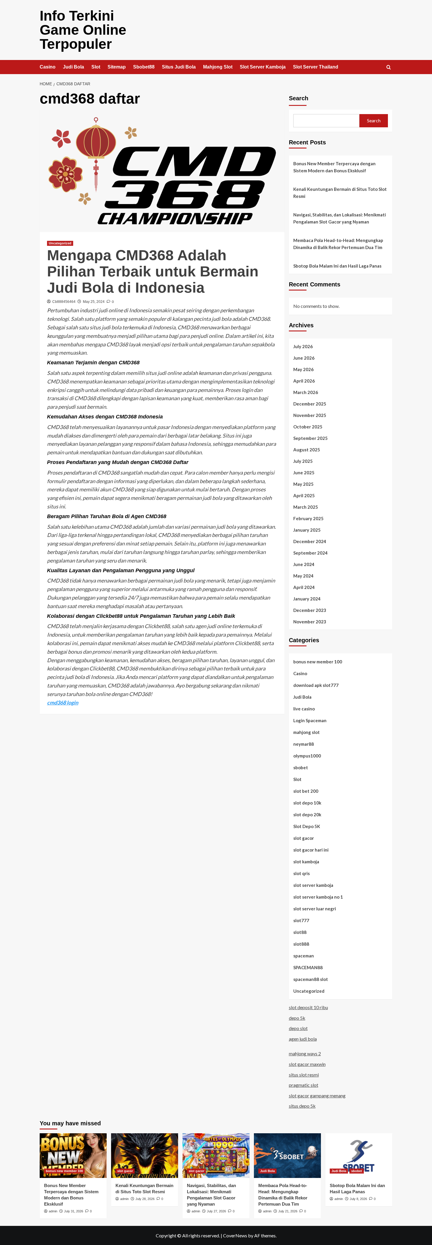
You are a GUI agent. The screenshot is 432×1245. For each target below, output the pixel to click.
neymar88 (303, 744)
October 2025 (307, 426)
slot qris (301, 873)
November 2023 (309, 621)
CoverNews (235, 1235)
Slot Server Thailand (315, 66)
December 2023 (309, 610)
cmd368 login (62, 702)
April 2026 (304, 380)
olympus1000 (307, 755)
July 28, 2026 (145, 1199)
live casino (304, 708)
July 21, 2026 (287, 1211)
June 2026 (303, 358)
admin (53, 1211)
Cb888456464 (64, 302)
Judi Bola (73, 66)
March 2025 (305, 507)
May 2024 (303, 575)
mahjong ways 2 (305, 1053)
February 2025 (308, 518)
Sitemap (117, 66)
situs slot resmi (304, 1074)
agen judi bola (303, 1039)
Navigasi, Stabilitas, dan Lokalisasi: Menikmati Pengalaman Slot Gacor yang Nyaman (339, 218)
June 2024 (303, 564)
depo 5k (297, 1018)
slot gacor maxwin (307, 1064)
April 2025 (304, 495)
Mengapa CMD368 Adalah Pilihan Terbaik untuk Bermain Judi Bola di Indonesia (153, 271)
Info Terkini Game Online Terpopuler (83, 30)
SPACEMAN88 (308, 967)
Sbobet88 (144, 66)
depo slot (298, 1028)
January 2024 (307, 598)
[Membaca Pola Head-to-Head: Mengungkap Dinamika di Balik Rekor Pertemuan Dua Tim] (287, 1155)
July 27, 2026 (216, 1211)
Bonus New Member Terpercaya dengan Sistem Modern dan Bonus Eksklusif (334, 167)
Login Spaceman (309, 720)
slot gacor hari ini (311, 849)
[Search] (388, 67)
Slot (95, 66)
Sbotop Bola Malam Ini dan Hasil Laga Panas (337, 265)
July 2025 (303, 461)
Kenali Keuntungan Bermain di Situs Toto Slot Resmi (340, 192)
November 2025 (309, 415)
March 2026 (305, 392)
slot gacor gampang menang (317, 1095)
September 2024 (310, 552)
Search (298, 98)
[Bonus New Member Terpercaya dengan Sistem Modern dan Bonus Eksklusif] (73, 1155)
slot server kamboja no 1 (318, 896)
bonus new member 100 (317, 661)
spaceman (303, 955)
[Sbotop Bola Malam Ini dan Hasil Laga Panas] (358, 1155)
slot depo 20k (307, 814)
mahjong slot (306, 732)
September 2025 (310, 438)
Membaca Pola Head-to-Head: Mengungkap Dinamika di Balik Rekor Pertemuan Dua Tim (338, 244)
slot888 (301, 944)
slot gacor (303, 838)
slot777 (301, 920)
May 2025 (303, 484)
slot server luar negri (314, 908)
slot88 (300, 932)
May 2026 (303, 369)
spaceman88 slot (310, 979)
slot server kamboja (313, 885)
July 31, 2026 (73, 1211)
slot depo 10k (307, 802)
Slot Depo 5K (306, 826)
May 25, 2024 (94, 302)
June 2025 (303, 472)
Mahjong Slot (217, 66)
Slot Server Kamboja (263, 66)
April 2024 (304, 587)
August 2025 (306, 449)
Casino (48, 66)
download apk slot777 (316, 685)
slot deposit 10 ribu (308, 1007)
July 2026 (303, 346)
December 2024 (309, 541)
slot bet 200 (305, 791)
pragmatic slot (303, 1085)
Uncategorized (60, 243)
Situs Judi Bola (179, 66)
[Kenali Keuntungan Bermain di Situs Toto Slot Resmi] (144, 1155)
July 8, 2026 (358, 1199)
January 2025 (307, 530)
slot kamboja (306, 861)
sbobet (300, 767)
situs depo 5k (302, 1106)
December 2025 (309, 403)
